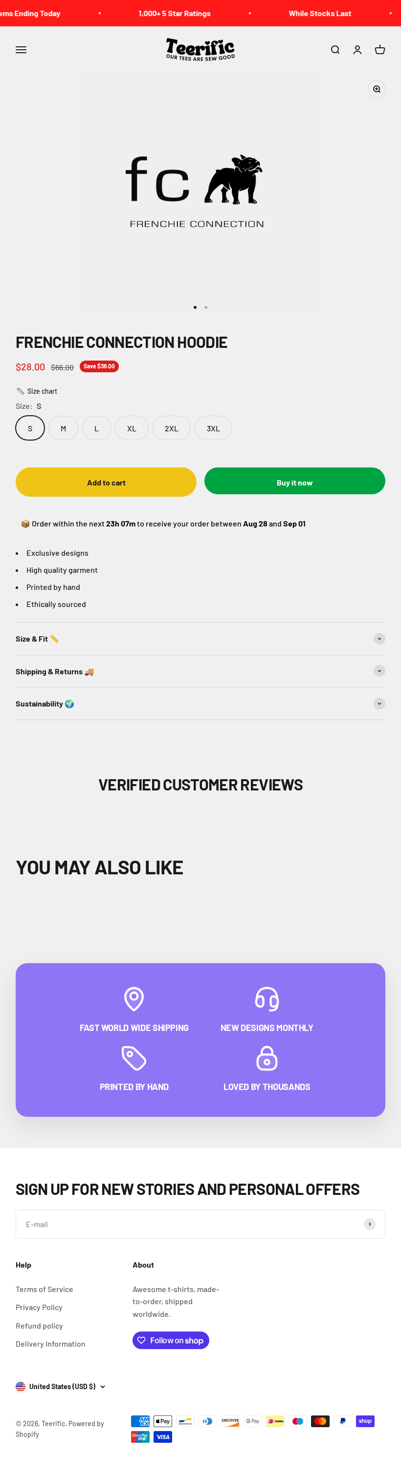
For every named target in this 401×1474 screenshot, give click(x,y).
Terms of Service (44, 1288)
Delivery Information (51, 1343)
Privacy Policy (39, 1307)
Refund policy (39, 1325)
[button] (36, 391)
